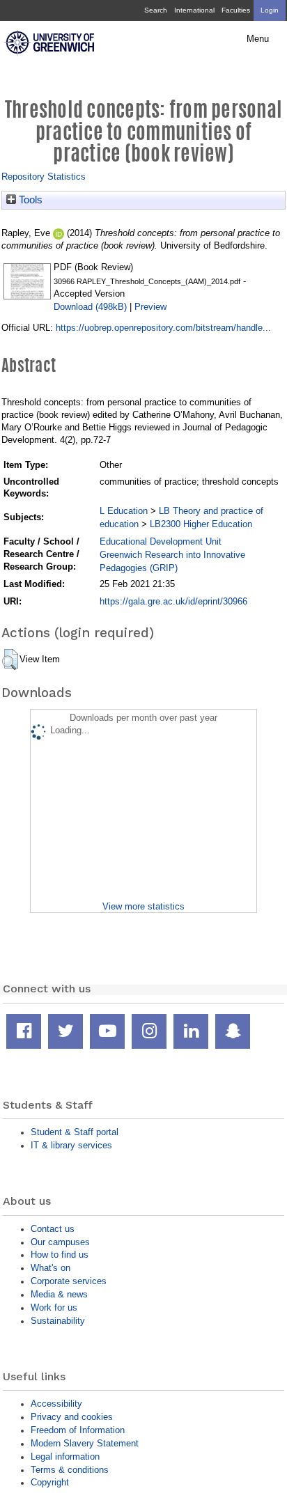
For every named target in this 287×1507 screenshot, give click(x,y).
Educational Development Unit (161, 541)
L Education (124, 511)
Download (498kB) (90, 307)
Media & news (59, 1294)
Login (270, 10)
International (194, 10)
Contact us (53, 1229)
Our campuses (60, 1242)
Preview (150, 307)
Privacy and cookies (72, 1417)
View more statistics (143, 906)
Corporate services (69, 1281)
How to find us (59, 1254)
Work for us (54, 1307)
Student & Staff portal (74, 1132)
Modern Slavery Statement (85, 1443)
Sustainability (58, 1320)
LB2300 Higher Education (201, 524)
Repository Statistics (43, 176)
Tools (29, 199)
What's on (50, 1268)
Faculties (236, 10)
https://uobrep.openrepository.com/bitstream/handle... (163, 327)
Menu (258, 39)
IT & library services (71, 1145)
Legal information (65, 1456)
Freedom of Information (78, 1430)
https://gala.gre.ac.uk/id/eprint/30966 (173, 601)
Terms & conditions (70, 1470)
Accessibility (56, 1403)
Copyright (50, 1482)
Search (155, 10)
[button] (10, 659)
